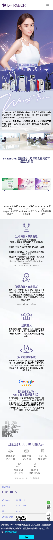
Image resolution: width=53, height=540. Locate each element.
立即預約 (49, 518)
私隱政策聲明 (11, 532)
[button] (47, 5)
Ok (26, 537)
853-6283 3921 (21, 511)
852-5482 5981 (21, 500)
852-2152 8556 (21, 505)
